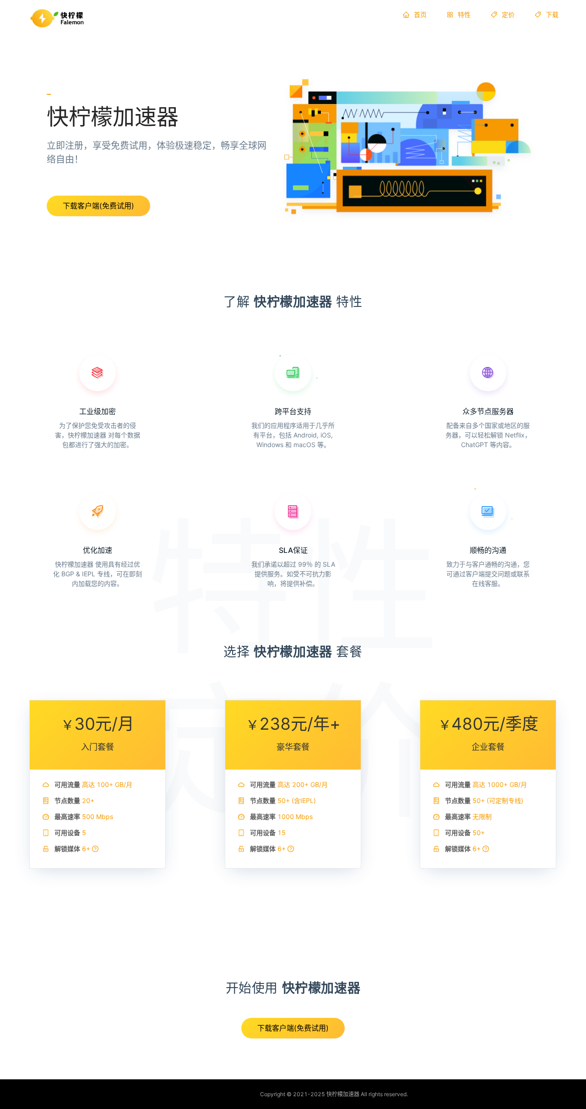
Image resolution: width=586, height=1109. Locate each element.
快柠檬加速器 (342, 1094)
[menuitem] (415, 14)
